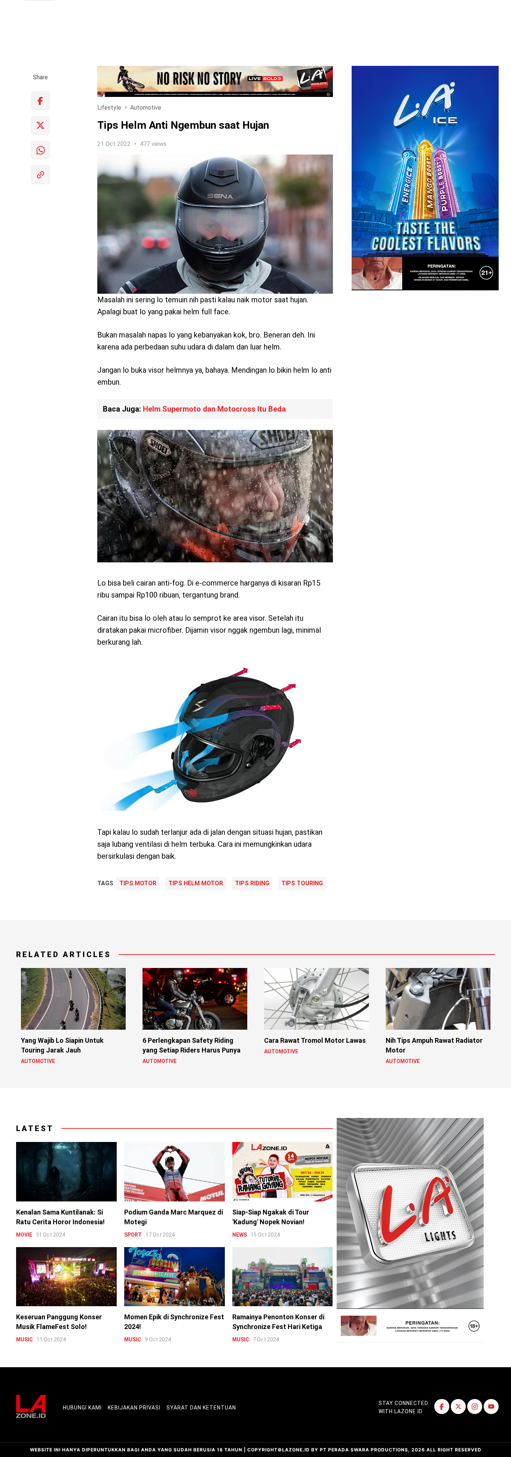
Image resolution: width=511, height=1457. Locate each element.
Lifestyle (109, 107)
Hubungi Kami (82, 1408)
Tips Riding (252, 883)
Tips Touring (302, 883)
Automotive (145, 107)
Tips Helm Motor (195, 883)
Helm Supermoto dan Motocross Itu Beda (214, 408)
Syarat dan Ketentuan (201, 1408)
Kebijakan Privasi (134, 1408)
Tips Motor (137, 883)
